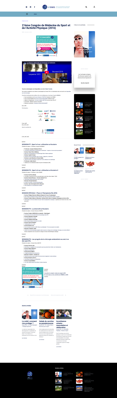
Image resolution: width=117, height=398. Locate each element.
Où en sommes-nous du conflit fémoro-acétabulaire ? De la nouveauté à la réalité (41, 227)
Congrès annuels (25, 20)
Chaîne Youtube (48, 89)
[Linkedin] (30, 7)
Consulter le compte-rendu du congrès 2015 (55, 273)
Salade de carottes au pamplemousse (46, 322)
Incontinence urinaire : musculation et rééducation (62, 324)
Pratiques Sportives (27, 326)
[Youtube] (26, 7)
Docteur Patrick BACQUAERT (41, 98)
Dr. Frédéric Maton (49, 325)
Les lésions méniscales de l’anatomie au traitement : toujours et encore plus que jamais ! (43, 150)
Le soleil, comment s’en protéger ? (29, 322)
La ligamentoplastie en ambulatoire (31, 253)
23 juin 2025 (41, 325)
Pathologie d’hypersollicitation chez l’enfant (33, 179)
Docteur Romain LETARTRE (40, 97)
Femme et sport (64, 330)
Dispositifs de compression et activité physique (39, 295)
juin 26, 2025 (79, 51)
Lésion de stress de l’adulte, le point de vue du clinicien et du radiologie (39, 159)
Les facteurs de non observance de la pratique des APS (36, 214)
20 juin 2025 (58, 329)
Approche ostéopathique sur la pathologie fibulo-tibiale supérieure (38, 153)
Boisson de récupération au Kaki (57, 295)
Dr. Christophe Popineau (89, 116)
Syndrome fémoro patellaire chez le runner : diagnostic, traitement (38, 156)
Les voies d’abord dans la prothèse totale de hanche (35, 262)
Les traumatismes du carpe (30, 218)
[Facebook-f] (34, 7)
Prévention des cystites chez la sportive (88, 126)
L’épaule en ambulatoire (29, 250)
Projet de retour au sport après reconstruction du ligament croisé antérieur (40, 256)
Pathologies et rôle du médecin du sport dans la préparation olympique (39, 199)
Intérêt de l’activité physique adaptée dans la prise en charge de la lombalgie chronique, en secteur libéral (47, 230)
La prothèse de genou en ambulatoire (32, 259)
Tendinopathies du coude (29, 224)
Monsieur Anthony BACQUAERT (41, 103)
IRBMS (35, 14)
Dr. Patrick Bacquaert (32, 325)
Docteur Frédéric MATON (40, 100)
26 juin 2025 (24, 325)
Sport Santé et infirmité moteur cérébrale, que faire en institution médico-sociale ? (42, 196)
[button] (82, 47)
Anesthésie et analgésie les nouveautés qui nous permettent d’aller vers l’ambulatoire (42, 247)
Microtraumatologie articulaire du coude (32, 221)
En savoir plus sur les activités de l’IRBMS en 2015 (56, 274)
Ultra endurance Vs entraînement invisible (33, 185)
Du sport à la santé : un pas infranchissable (33, 182)
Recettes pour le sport (44, 326)
